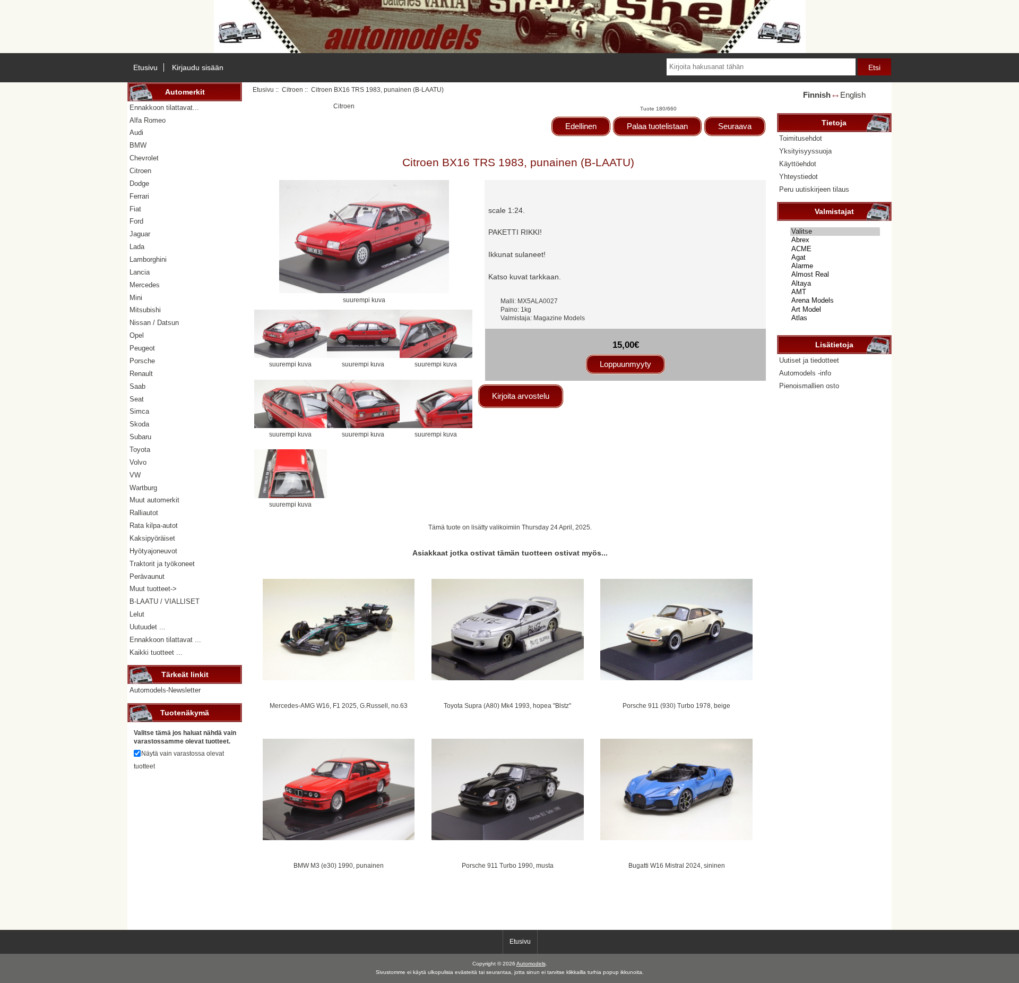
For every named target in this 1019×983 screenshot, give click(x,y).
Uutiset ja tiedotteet (809, 360)
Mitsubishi (145, 310)
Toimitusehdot (800, 138)
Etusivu (145, 67)
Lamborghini (148, 259)
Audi (136, 132)
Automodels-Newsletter (165, 690)
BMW (137, 145)
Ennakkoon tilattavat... (164, 108)
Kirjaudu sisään (197, 67)
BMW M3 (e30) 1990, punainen (338, 865)
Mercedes (144, 285)
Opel (136, 335)
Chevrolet (144, 158)
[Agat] (835, 257)
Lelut (136, 614)
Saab (137, 386)
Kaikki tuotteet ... (156, 652)
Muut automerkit (154, 500)
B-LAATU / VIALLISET (164, 601)
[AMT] (835, 292)
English (853, 94)
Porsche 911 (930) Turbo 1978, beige (676, 705)
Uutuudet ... (147, 627)
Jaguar (139, 234)
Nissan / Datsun (154, 323)
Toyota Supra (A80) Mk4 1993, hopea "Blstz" (507, 705)
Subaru (140, 437)
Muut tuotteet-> (153, 589)
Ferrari (139, 196)
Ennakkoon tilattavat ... (165, 640)
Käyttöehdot (797, 164)
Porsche (142, 361)
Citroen (292, 89)
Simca (139, 411)
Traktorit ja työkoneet (162, 564)
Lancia (139, 272)
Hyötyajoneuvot (153, 551)
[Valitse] (835, 231)
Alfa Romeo (147, 120)
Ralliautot (143, 513)
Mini (135, 298)
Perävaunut (147, 576)
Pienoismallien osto (809, 386)
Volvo (137, 462)
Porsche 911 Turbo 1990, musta (508, 865)
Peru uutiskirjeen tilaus (814, 189)
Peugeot (142, 348)
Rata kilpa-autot (153, 525)
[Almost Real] (835, 274)
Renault (141, 374)
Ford (136, 221)
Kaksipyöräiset (152, 538)
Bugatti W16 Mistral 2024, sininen (676, 865)
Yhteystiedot (798, 177)
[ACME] (835, 249)
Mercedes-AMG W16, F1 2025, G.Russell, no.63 (339, 705)
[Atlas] (835, 318)
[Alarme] (835, 266)
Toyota (139, 450)
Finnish (817, 94)
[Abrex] (835, 240)
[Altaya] (835, 283)
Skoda (139, 424)
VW (135, 475)
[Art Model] (835, 309)
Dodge (139, 183)
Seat (136, 399)
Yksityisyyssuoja (805, 151)
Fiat (135, 209)
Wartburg (143, 488)
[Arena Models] (835, 300)
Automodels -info (805, 373)
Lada (136, 247)
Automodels (531, 964)
